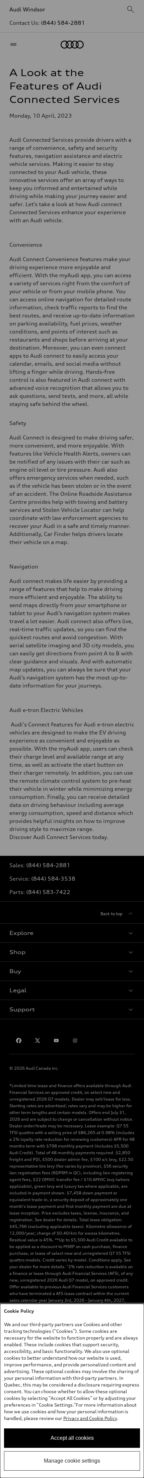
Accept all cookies (72, 1438)
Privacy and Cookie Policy (90, 1418)
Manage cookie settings (72, 1461)
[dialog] (72, 1391)
